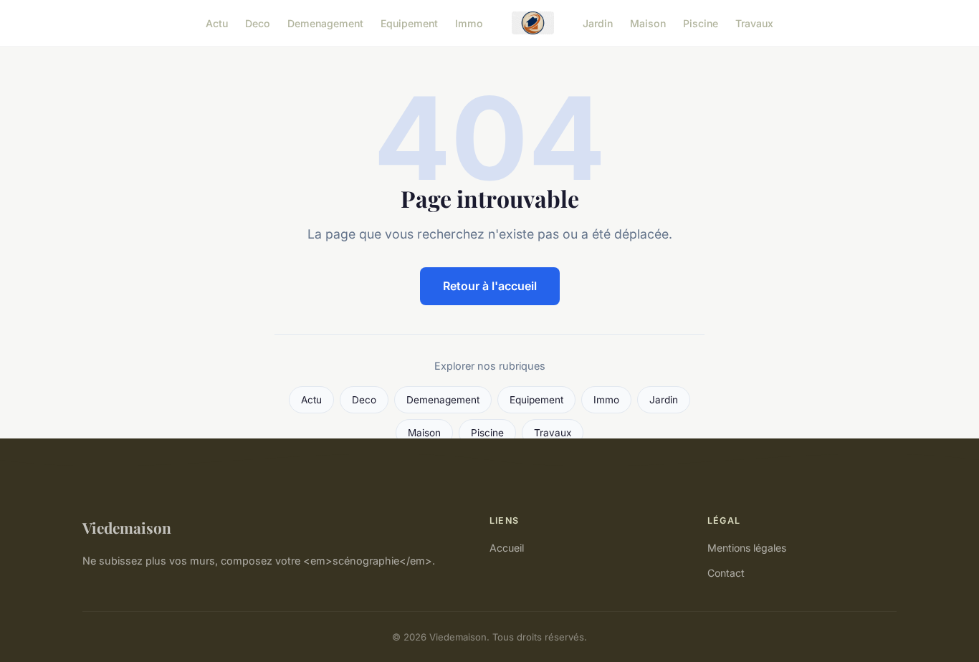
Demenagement (325, 22)
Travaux (754, 22)
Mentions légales (746, 548)
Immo (469, 22)
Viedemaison (126, 527)
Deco (257, 22)
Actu (217, 22)
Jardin (598, 22)
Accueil (507, 548)
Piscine (700, 22)
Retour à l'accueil (490, 286)
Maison (648, 22)
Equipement (409, 22)
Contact (726, 573)
